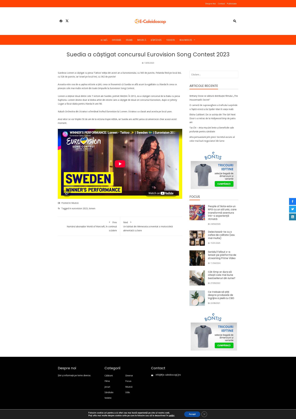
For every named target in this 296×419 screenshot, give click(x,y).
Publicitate (232, 3)
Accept (192, 414)
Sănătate (156, 39)
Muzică (141, 39)
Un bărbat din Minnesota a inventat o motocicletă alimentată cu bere (148, 226)
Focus (128, 381)
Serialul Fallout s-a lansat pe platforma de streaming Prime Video (222, 255)
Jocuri (107, 386)
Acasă (103, 39)
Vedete (170, 39)
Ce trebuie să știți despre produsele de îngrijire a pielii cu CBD (221, 295)
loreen (92, 208)
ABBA (114, 119)
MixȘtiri (123, 96)
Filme (129, 39)
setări (171, 415)
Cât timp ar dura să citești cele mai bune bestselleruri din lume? (221, 275)
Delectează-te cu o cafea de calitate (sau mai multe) (221, 235)
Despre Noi (210, 3)
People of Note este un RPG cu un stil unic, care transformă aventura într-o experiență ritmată (222, 212)
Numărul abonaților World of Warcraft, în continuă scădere (92, 226)
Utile (127, 392)
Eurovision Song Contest (122, 88)
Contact (221, 3)
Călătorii (109, 375)
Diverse (116, 39)
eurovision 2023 (80, 208)
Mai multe (186, 39)
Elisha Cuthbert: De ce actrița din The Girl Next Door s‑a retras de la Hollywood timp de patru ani (212, 118)
